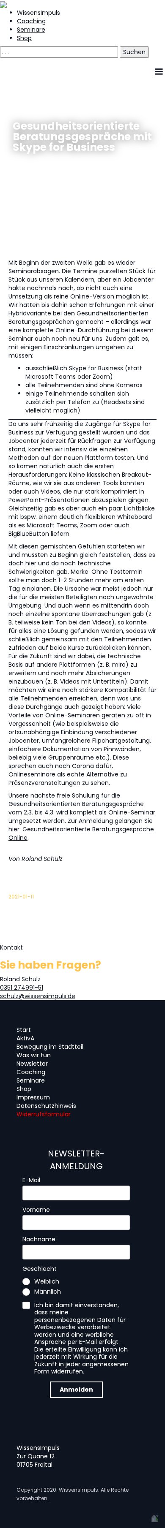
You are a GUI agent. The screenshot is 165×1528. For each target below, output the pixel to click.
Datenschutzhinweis (46, 1106)
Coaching (31, 21)
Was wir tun (33, 1055)
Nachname (38, 1239)
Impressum (33, 1097)
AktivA (25, 1038)
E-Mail (31, 1180)
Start (23, 1030)
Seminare (31, 29)
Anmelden (76, 1389)
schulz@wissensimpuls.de (37, 996)
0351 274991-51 (21, 987)
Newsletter (32, 1063)
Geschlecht (39, 1269)
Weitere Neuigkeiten (51, 171)
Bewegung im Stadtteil (49, 1046)
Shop (24, 38)
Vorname (36, 1210)
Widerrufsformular (43, 1114)
